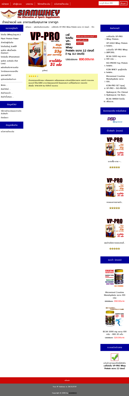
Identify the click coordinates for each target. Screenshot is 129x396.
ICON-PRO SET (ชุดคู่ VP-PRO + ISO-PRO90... (116, 87)
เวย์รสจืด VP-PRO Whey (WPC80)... (117, 51)
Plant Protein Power (10, 38)
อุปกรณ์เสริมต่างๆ (8, 79)
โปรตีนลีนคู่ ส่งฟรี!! (9, 46)
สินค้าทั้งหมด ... (7, 96)
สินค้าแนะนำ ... (7, 92)
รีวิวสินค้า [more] (115, 130)
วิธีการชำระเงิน (43, 3)
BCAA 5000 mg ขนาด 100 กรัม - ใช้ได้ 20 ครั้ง (114, 333)
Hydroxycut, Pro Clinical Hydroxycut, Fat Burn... (117, 93)
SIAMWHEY (73, 393)
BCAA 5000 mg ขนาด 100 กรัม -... (116, 57)
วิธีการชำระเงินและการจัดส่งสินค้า (11, 112)
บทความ (29, 3)
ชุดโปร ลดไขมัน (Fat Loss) (9, 62)
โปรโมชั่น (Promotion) (10, 56)
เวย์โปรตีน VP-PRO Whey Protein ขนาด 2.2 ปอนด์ (70, 27)
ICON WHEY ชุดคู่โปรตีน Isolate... (116, 71)
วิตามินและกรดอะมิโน (9, 71)
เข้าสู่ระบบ (17, 3)
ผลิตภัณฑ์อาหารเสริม (41, 27)
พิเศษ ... (4, 85)
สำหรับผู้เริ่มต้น (7, 42)
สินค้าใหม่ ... (6, 89)
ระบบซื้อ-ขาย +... (114, 161)
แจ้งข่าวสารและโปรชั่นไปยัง (115, 366)
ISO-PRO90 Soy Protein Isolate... (117, 64)
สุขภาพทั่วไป (6, 75)
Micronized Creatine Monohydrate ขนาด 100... (115, 79)
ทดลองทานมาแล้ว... (115, 202)
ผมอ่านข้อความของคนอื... (114, 242)
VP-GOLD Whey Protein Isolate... (116, 44)
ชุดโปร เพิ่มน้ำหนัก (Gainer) (8, 51)
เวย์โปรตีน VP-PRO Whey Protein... (114, 38)
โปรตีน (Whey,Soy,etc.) (11, 34)
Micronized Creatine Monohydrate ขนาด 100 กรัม (114, 295)
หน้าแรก (5, 3)
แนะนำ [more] (114, 259)
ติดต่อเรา (4, 117)
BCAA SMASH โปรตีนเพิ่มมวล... (115, 100)
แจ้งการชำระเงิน (61, 3)
